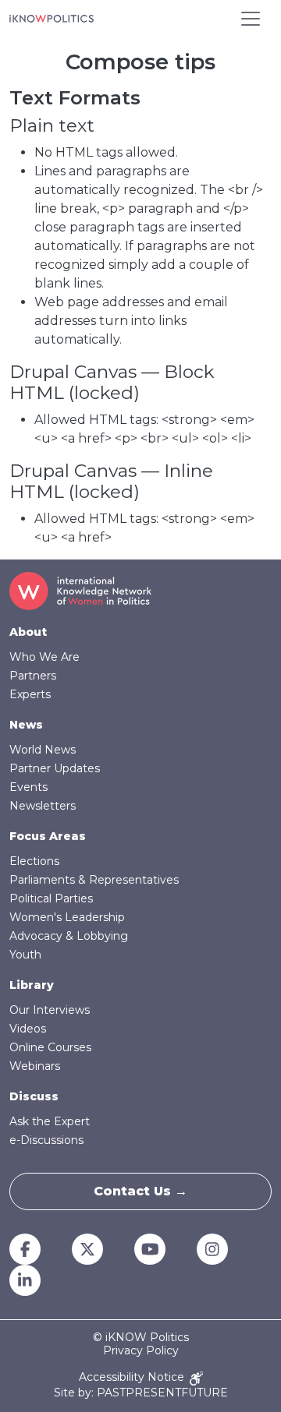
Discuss (34, 1096)
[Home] (51, 19)
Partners (32, 676)
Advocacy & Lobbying (68, 936)
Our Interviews (49, 1010)
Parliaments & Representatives (94, 880)
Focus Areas (47, 836)
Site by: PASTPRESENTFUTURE (141, 1393)
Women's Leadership (67, 917)
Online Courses (50, 1047)
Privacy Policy (141, 1350)
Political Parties (51, 898)
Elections (34, 861)
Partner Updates (54, 768)
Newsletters (42, 806)
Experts (30, 694)
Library (31, 985)
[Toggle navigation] (250, 19)
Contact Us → (140, 1191)
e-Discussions (46, 1140)
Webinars (34, 1066)
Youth (25, 955)
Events (28, 787)
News (26, 725)
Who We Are (44, 657)
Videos (27, 1029)
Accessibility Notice (133, 1377)
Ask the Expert (49, 1121)
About (28, 632)
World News (42, 750)
